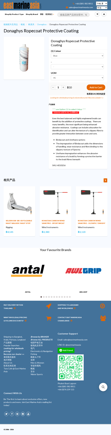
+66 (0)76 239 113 (66, 389)
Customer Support (68, 333)
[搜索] (86, 15)
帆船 (23, 24)
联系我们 (49, 14)
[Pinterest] (17, 414)
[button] (103, 387)
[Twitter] (6, 414)
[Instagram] (23, 414)
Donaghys (42, 24)
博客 (42, 14)
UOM (53, 73)
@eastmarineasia (73, 345)
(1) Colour (56, 51)
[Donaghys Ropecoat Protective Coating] (24, 58)
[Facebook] (12, 414)
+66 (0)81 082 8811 (84, 3)
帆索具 (31, 24)
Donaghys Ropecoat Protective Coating (41, 30)
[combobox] (73, 15)
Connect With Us (13, 393)
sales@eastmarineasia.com (81, 7)
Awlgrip (83, 292)
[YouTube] (28, 414)
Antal (28, 292)
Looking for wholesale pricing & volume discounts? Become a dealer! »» (76, 98)
